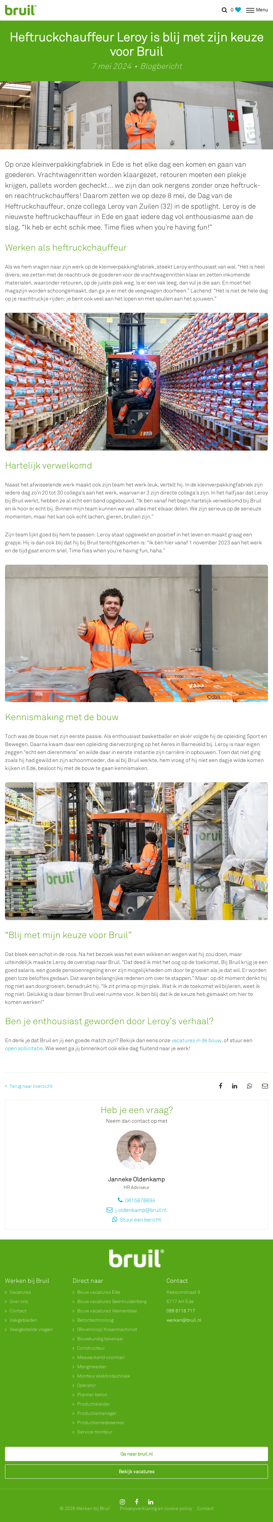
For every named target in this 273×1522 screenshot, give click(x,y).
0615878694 (139, 1200)
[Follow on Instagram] (122, 1502)
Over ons (19, 1301)
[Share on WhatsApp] (249, 1086)
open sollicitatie (24, 1048)
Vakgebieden (23, 1320)
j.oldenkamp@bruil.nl (140, 1210)
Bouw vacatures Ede (98, 1292)
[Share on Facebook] (220, 1086)
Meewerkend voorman (101, 1357)
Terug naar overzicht (31, 1086)
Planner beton (92, 1395)
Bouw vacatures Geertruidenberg (111, 1301)
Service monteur (94, 1432)
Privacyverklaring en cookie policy (156, 1508)
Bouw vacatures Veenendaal (107, 1311)
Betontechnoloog (95, 1320)
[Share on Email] (265, 1086)
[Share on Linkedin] (234, 1086)
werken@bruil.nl (183, 1320)
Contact (18, 1311)
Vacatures (20, 1292)
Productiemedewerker (101, 1423)
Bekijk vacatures (136, 1471)
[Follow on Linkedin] (150, 1502)
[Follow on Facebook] (136, 1502)
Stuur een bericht (140, 1220)
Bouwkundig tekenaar (100, 1339)
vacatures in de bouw (196, 1040)
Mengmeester (92, 1367)
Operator (86, 1385)
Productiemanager (97, 1413)
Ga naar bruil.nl (137, 1454)
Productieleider (93, 1404)
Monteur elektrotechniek (103, 1376)
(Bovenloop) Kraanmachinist (107, 1329)
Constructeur (91, 1348)
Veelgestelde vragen (31, 1329)
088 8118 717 (180, 1311)
